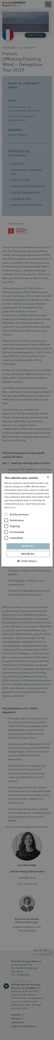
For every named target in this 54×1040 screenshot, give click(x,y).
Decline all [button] (28, 554)
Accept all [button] (28, 546)
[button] (27, 561)
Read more (9, 507)
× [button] (48, 477)
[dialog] (27, 520)
